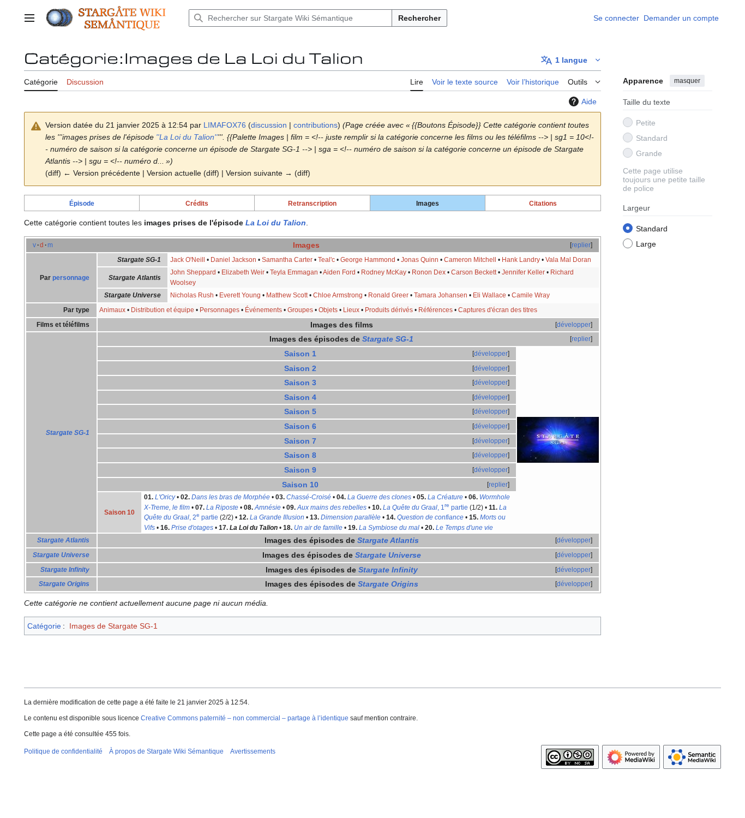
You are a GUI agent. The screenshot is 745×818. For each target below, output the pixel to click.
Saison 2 (300, 368)
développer (574, 325)
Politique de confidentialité (63, 751)
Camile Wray (531, 295)
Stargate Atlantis (63, 540)
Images (306, 245)
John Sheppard (193, 272)
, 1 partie (425, 507)
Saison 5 (300, 411)
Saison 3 (300, 382)
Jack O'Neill (187, 260)
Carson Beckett (473, 272)
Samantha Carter (287, 260)
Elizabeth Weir (243, 272)
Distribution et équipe (162, 310)
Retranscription (312, 203)
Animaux (112, 310)
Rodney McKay (383, 272)
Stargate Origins (64, 584)
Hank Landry (521, 260)
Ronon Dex (429, 272)
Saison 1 (300, 353)
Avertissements (252, 751)
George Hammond (367, 260)
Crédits (196, 203)
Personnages (219, 310)
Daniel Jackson (233, 260)
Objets (328, 310)
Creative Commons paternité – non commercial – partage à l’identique (245, 718)
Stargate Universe (61, 555)
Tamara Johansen (440, 295)
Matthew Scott (287, 295)
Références (435, 310)
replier (581, 245)
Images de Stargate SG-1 (113, 626)
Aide (589, 101)
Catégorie (44, 626)
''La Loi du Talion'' (187, 137)
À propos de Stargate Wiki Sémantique (166, 751)
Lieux (351, 310)
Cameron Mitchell (470, 260)
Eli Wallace (489, 295)
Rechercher (419, 18)
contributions (315, 125)
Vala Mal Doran (568, 260)
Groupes (300, 310)
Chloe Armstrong (338, 295)
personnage (70, 278)
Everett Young (240, 295)
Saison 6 (300, 426)
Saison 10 (300, 484)
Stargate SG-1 (67, 433)
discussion (269, 125)
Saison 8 (300, 455)
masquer (687, 81)
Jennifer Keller (523, 272)
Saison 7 (300, 441)
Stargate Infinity (64, 570)
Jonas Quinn (419, 260)
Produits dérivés (389, 310)
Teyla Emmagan (294, 272)
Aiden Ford (339, 272)
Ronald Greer (388, 295)
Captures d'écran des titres (497, 310)
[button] (29, 18)
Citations (543, 203)
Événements (263, 310)
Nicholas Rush (192, 295)
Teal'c (326, 260)
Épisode (81, 203)
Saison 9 (300, 469)
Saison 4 (300, 397)
